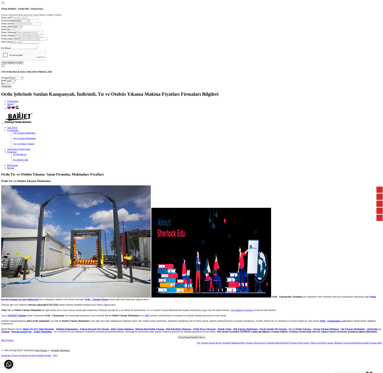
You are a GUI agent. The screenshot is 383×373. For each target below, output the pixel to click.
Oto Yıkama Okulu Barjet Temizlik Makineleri (243, 343)
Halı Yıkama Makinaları (24, 138)
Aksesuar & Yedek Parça (19, 149)
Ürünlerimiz (13, 101)
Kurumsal (11, 152)
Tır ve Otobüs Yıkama (23, 143)
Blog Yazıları (7, 340)
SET (147, 315)
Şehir (3, 80)
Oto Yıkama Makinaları (24, 133)
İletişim (10, 168)
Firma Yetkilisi (8, 35)
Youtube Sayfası (43, 355)
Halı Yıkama (41, 350)
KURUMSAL (20, 154)
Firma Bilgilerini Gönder (12, 63)
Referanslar (12, 165)
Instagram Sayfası (9, 355)
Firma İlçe (6, 29)
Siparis (10, 104)
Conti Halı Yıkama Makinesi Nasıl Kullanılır (316, 343)
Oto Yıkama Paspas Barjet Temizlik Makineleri (199, 343)
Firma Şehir (6, 26)
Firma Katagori (8, 20)
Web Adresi (6, 42)
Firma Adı (6, 17)
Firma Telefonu (8, 32)
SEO (55, 355)
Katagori (5, 77)
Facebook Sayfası (27, 355)
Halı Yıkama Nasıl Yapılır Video (280, 343)
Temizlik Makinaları (60, 350)
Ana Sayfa (12, 127)
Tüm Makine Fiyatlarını (242, 310)
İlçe (3, 83)
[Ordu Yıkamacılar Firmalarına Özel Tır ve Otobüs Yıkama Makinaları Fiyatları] (76, 296)
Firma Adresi (7, 23)
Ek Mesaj (5, 48)
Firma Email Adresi (10, 38)
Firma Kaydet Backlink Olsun (191, 337)
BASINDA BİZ (20, 160)
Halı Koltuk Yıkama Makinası (352, 343)
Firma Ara (6, 86)
